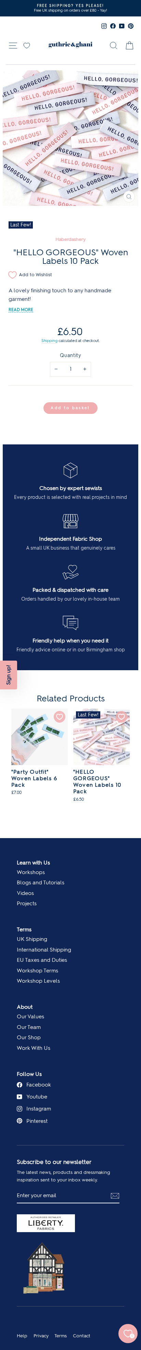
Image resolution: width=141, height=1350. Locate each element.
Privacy (41, 1335)
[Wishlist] (27, 45)
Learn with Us (33, 862)
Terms (24, 929)
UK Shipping (32, 939)
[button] (8, 675)
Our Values (30, 1016)
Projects (27, 903)
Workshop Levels (38, 981)
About (25, 1007)
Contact (81, 1335)
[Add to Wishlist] (59, 717)
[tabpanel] (39, 755)
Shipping (49, 340)
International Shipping (44, 949)
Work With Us (33, 1048)
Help (22, 1335)
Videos (25, 893)
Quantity (70, 355)
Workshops (31, 872)
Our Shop (29, 1037)
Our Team (29, 1027)
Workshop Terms (37, 970)
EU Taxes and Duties (42, 960)
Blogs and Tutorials (40, 882)
